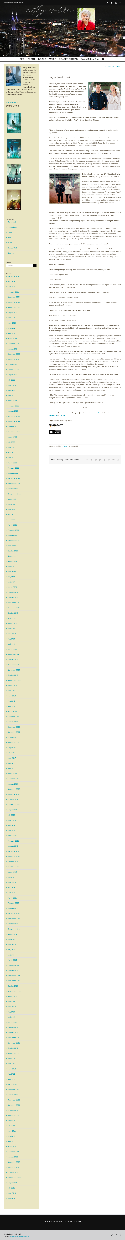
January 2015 (13, 908)
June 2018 (12, 696)
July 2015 (11, 877)
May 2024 (11, 328)
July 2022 (11, 442)
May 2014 (11, 950)
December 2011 (14, 1100)
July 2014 (11, 939)
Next (118, 66)
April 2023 (11, 395)
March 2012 (12, 1084)
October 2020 (13, 551)
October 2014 (13, 924)
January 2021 (13, 535)
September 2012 (14, 1053)
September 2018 (14, 680)
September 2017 (14, 742)
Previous (110, 66)
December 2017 (14, 727)
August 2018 (12, 685)
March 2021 (12, 525)
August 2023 (12, 375)
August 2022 (12, 437)
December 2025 (14, 276)
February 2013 (13, 1027)
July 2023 (11, 380)
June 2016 (12, 820)
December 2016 (14, 789)
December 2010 (14, 1162)
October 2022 (13, 427)
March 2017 (12, 774)
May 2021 (11, 515)
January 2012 (13, 1095)
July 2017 (11, 753)
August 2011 (12, 1121)
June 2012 (12, 1069)
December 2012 (14, 1038)
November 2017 (14, 732)
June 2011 (12, 1131)
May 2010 (11, 1198)
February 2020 (13, 592)
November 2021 (14, 484)
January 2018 (13, 722)
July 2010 (11, 1188)
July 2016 (11, 815)
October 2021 (13, 489)
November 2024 (14, 302)
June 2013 (12, 1007)
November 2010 (14, 1167)
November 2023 (14, 359)
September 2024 (14, 307)
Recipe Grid (12, 248)
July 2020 (11, 566)
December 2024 (14, 297)
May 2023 (11, 390)
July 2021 (11, 504)
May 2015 (11, 888)
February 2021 (13, 530)
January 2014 (13, 970)
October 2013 (13, 986)
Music (65, 446)
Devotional (12, 222)
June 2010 (12, 1193)
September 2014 (14, 929)
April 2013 (11, 1017)
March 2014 (12, 960)
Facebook (53, 415)
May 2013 (11, 1012)
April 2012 (11, 1079)
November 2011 (14, 1105)
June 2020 (12, 572)
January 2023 (13, 411)
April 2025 (11, 287)
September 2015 (14, 867)
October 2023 (13, 364)
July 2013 (11, 1001)
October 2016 (13, 799)
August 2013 (12, 996)
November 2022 (14, 421)
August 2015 (12, 872)
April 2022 (11, 458)
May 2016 (11, 825)
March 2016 (12, 836)
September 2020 (14, 556)
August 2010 (12, 1183)
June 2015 (12, 882)
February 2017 (13, 779)
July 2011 (11, 1126)
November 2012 (14, 1043)
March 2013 (12, 1022)
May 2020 (11, 577)
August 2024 (12, 313)
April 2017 (11, 768)
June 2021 (12, 509)
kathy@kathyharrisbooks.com (13, 3)
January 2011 (13, 1157)
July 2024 (11, 318)
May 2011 (11, 1136)
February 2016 (13, 841)
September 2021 (14, 494)
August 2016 (12, 810)
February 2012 (13, 1090)
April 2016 (11, 831)
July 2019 (11, 628)
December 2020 (14, 540)
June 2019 (12, 634)
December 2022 (14, 416)
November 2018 (14, 670)
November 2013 (14, 981)
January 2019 (13, 660)
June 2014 (12, 945)
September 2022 (14, 432)
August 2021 (12, 499)
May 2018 (11, 701)
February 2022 (13, 468)
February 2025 (13, 292)
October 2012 (13, 1048)
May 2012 (11, 1074)
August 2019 (12, 623)
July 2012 (11, 1064)
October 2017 (13, 737)
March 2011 (12, 1146)
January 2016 (13, 846)
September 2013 (14, 991)
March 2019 (12, 649)
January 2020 (13, 597)
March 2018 (12, 711)
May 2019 (11, 639)
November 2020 (14, 546)
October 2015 (13, 862)
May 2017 (11, 763)
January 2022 (13, 473)
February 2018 (13, 717)
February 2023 (13, 406)
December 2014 (14, 913)
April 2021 (11, 520)
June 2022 (12, 447)
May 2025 (11, 282)
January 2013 (13, 1033)
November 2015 (14, 856)
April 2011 (11, 1141)
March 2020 (12, 587)
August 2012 (12, 1058)
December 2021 (14, 478)
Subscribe (11, 102)
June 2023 (12, 385)
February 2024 (13, 344)
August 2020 (12, 561)
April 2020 (11, 582)
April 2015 (11, 893)
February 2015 (13, 903)
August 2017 (12, 748)
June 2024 (12, 323)
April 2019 (11, 644)
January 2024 (13, 349)
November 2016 (14, 794)
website (96, 413)
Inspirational (12, 227)
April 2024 (11, 333)
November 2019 (14, 608)
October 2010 (13, 1172)
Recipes (11, 253)
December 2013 (14, 976)
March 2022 (12, 463)
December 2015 (14, 851)
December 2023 (14, 354)
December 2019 (14, 603)
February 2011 (13, 1152)
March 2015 (12, 898)
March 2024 (12, 339)
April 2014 (11, 955)
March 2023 (12, 401)
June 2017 (12, 758)
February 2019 (13, 654)
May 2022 (11, 452)
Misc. (10, 237)
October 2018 (13, 675)
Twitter (62, 415)
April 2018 (11, 706)
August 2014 (12, 934)
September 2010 (14, 1178)
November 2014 (14, 919)
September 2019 (14, 618)
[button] (103, 59)
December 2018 (14, 665)
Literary (10, 232)
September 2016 (14, 805)
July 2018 (11, 691)
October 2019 (13, 613)
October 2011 (13, 1110)
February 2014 (13, 965)
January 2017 (13, 784)
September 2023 (14, 370)
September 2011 (14, 1115)
